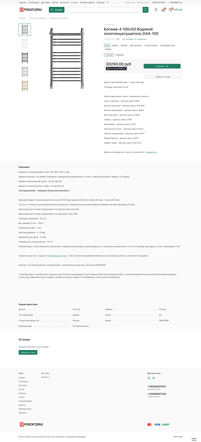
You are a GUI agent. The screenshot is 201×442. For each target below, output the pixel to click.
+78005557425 (156, 386)
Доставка (45, 2)
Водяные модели (38, 18)
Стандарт (109, 55)
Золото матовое (151, 45)
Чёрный (124, 45)
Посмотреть (151, 152)
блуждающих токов (57, 256)
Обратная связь (25, 409)
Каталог (58, 10)
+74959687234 (175, 2)
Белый (115, 45)
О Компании (33, 2)
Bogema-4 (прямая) (59, 18)
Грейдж (108, 49)
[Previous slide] (37, 57)
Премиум (119, 55)
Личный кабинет (87, 2)
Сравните (22, 413)
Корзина (100, 2)
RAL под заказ (136, 45)
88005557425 (158, 2)
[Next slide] (25, 89)
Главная (22, 2)
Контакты (64, 2)
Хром (107, 45)
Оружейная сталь (167, 45)
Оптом (55, 2)
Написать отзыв (28, 352)
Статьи (74, 2)
